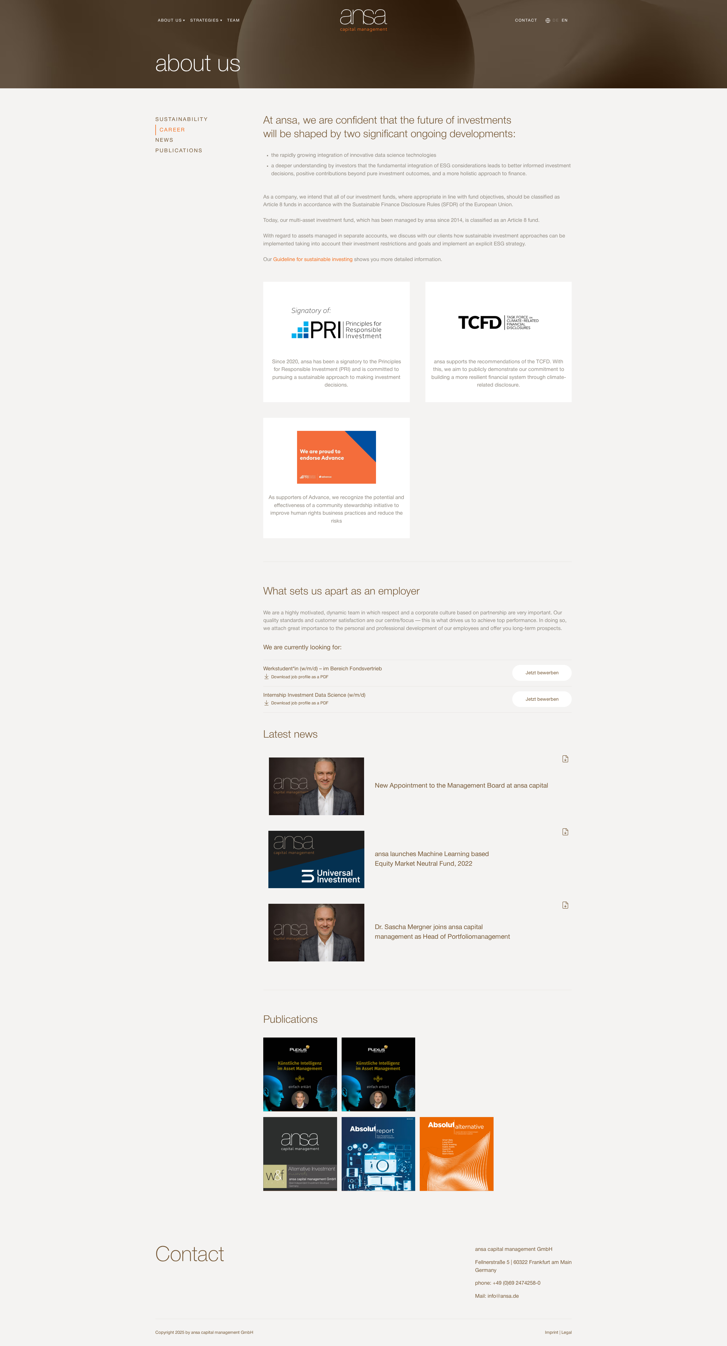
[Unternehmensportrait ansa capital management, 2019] (300, 1154)
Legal (566, 1333)
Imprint (551, 1333)
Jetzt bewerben (542, 673)
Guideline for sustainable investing (313, 259)
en (565, 20)
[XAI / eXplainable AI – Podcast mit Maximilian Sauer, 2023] (378, 1074)
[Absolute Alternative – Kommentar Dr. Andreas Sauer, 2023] (457, 1154)
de (556, 20)
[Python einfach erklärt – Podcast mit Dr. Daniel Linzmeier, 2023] (300, 1074)
